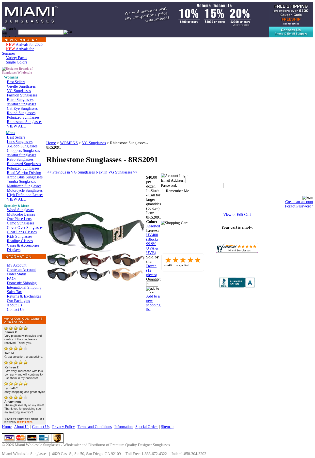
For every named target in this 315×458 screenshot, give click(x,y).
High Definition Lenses (25, 195)
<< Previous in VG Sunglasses (71, 172)
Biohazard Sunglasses (24, 164)
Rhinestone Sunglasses (24, 122)
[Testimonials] (24, 423)
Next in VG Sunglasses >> (117, 172)
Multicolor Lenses (21, 214)
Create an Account (21, 270)
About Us (14, 305)
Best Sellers (16, 82)
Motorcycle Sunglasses (25, 190)
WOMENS (69, 143)
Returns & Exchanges (24, 296)
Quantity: (153, 279)
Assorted (153, 226)
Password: (169, 185)
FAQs (11, 278)
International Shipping (24, 287)
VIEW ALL (16, 126)
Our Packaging (18, 301)
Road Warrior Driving (24, 173)
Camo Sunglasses (20, 223)
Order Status (16, 274)
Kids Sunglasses (19, 236)
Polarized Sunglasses (23, 117)
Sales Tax (14, 292)
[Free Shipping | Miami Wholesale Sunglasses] (291, 14)
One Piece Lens (19, 219)
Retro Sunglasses (20, 99)
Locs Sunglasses (19, 142)
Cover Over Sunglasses (25, 227)
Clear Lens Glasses (22, 232)
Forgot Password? (299, 206)
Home (51, 143)
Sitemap (167, 427)
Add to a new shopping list (153, 303)
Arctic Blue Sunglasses (25, 177)
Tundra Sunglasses (21, 181)
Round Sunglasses (21, 113)
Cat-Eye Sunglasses (22, 108)
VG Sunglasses (19, 91)
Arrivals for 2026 (24, 44)
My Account (16, 265)
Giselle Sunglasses (21, 86)
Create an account (299, 202)
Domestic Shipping (22, 283)
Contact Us (15, 309)
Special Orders (146, 427)
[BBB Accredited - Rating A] (237, 286)
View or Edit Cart (237, 214)
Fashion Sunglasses (22, 95)
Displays (13, 250)
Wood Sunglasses (20, 210)
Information (123, 427)
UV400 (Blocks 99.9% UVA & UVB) (152, 244)
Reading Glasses (20, 241)
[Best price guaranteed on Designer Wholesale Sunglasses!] (182, 14)
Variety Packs (16, 58)
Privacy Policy (63, 427)
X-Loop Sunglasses (22, 146)
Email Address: (173, 180)
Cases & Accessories (23, 245)
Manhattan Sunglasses (24, 186)
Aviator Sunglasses (21, 104)
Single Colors (16, 62)
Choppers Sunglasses (23, 150)
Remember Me (177, 191)
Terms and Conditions (95, 427)
